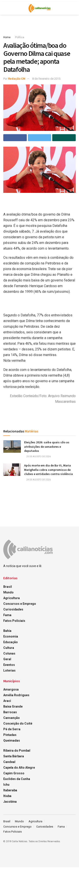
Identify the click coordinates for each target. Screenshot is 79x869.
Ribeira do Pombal (16, 750)
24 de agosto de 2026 (38, 479)
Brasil (7, 586)
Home (7, 37)
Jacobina (10, 801)
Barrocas (10, 712)
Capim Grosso (13, 773)
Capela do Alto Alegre (19, 767)
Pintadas (9, 735)
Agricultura (11, 598)
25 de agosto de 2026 (38, 456)
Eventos (9, 665)
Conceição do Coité (17, 723)
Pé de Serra (11, 729)
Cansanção (11, 718)
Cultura (8, 648)
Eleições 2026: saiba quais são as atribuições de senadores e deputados (46, 446)
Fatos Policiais (14, 620)
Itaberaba (10, 790)
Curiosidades (13, 609)
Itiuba (7, 796)
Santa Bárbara (13, 756)
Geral (7, 659)
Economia (10, 636)
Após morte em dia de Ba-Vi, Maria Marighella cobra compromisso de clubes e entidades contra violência (48, 469)
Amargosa (11, 689)
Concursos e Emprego (19, 603)
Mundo (8, 592)
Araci (7, 701)
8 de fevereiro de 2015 (46, 78)
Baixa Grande (13, 706)
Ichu (6, 784)
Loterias (9, 670)
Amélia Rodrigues (16, 695)
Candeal (9, 762)
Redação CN (16, 78)
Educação (10, 642)
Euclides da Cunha (16, 779)
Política (19, 37)
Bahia (7, 630)
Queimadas (11, 740)
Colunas (9, 653)
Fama (7, 615)
